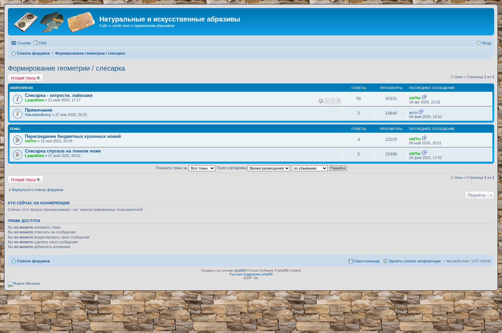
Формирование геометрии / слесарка (66, 68)
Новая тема (23, 78)
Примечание (38, 110)
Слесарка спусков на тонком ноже (63, 151)
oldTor (415, 98)
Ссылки (24, 43)
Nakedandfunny (38, 115)
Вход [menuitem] (486, 43)
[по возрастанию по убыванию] (310, 168)
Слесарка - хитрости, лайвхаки (59, 95)
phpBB (239, 270)
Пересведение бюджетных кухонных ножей (73, 136)
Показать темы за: (172, 168)
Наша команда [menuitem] (367, 261)
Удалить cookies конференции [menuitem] (414, 261)
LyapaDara (34, 100)
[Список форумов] (54, 21)
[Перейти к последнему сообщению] (424, 98)
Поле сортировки (232, 168)
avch (413, 113)
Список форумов (33, 261)
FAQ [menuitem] (43, 43)
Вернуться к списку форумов (37, 190)
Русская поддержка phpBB (251, 274)
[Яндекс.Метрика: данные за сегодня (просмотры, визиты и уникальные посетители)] (24, 284)
